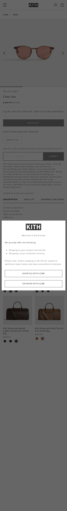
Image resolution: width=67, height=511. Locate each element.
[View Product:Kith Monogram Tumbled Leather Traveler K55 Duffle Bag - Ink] (5, 291)
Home (5, 14)
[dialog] (33, 255)
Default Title (13, 139)
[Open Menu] (5, 5)
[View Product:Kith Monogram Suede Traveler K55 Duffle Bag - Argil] (37, 338)
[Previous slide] (4, 53)
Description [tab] (10, 199)
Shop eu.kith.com (33, 273)
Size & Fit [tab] (29, 199)
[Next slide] (63, 53)
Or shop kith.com (33, 283)
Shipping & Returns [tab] (52, 199)
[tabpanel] (33, 219)
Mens (15, 14)
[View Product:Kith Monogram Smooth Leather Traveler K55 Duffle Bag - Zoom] (16, 291)
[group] (33, 53)
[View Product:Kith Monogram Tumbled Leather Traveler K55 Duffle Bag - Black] (10, 291)
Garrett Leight (10, 91)
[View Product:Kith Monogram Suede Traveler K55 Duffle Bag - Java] (42, 338)
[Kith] (33, 5)
